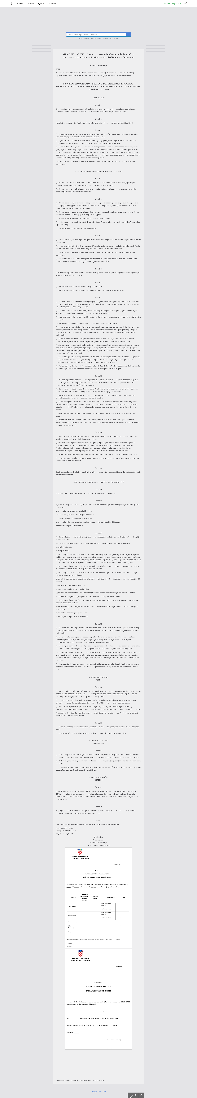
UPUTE (20, 4)
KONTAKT (53, 4)
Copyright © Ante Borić (98, 1091)
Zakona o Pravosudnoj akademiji (92, 73)
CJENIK (41, 4)
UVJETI (31, 4)
